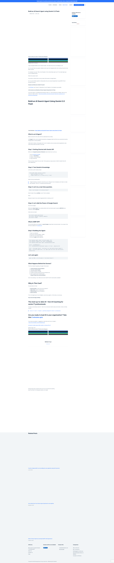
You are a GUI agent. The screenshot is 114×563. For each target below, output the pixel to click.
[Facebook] (48, 58)
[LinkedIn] (48, 60)
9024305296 (61, 549)
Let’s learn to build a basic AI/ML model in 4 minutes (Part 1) (39, 325)
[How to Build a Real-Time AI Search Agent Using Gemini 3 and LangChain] (57, 486)
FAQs (29, 554)
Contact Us (30, 552)
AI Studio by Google (36, 154)
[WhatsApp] (48, 61)
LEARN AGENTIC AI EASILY (79, 4)
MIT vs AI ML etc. (76, 549)
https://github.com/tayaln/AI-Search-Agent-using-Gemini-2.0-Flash (48, 130)
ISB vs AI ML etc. (76, 547)
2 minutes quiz (37, 317)
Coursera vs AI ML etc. (77, 555)
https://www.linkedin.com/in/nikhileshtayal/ (36, 322)
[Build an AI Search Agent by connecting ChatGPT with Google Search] (57, 522)
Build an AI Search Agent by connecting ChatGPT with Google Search (40, 538)
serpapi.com (39, 225)
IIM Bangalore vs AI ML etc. (78, 551)
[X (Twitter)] (48, 59)
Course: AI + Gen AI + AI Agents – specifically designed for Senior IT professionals (45, 310)
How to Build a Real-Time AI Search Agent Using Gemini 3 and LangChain (41, 503)
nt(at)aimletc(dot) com (63, 547)
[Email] (48, 334)
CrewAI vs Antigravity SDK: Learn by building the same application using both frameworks (44, 468)
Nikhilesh (32, 87)
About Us (30, 550)
